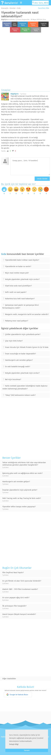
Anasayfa (4, 8)
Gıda (19, 8)
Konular (13, 8)
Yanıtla (3, 151)
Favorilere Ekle (43, 8)
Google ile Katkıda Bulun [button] (19, 695)
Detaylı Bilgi (14, 744)
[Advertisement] (25, 60)
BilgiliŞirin (4, 19)
